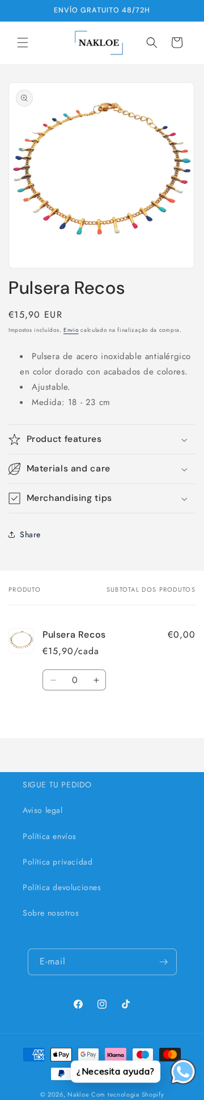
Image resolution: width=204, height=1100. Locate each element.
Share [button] (30, 534)
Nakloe (78, 1094)
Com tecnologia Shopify (127, 1094)
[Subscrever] (163, 962)
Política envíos (49, 836)
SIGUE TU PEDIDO (57, 784)
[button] (22, 42)
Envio (71, 330)
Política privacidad (57, 861)
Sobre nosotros (51, 912)
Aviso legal (43, 810)
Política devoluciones (62, 887)
